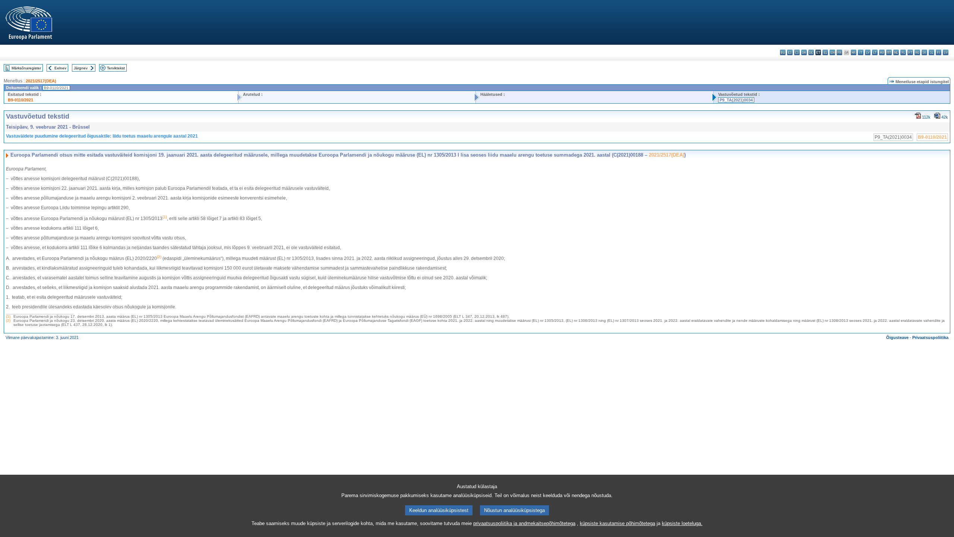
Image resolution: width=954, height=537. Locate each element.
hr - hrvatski (853, 52)
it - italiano (860, 52)
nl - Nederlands (896, 52)
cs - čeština (797, 52)
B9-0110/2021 (20, 100)
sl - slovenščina (931, 52)
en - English (832, 52)
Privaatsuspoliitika (930, 337)
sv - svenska (945, 52)
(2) (8, 320)
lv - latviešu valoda (868, 52)
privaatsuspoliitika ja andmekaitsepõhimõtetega (524, 523)
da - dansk (804, 52)
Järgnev (81, 68)
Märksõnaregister (26, 68)
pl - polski (903, 52)
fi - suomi (938, 52)
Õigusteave (897, 337)
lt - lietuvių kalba (875, 52)
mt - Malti (889, 52)
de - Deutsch (811, 52)
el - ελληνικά (825, 52)
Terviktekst (116, 68)
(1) (8, 316)
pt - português (910, 52)
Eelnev (60, 68)
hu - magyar (882, 52)
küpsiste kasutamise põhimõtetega (617, 523)
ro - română (917, 52)
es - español (790, 52)
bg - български (783, 52)
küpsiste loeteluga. (682, 523)
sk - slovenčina (924, 52)
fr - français (839, 52)
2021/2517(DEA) (41, 81)
